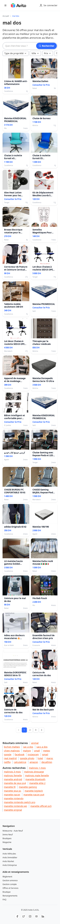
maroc (49, 758)
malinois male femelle (37, 775)
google (7, 754)
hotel (40, 758)
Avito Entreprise (10, 865)
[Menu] (5, 5)
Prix (46, 53)
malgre (27, 750)
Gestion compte (10, 884)
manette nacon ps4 (34, 794)
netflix (7, 762)
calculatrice (20, 762)
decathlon (46, 762)
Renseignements (10, 895)
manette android (13, 779)
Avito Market (8, 861)
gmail (45, 754)
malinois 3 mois (12, 771)
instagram (33, 754)
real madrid (10, 758)
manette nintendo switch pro (19, 802)
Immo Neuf (8, 834)
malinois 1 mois (37, 767)
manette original (13, 809)
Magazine (7, 842)
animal (35, 742)
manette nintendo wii (15, 806)
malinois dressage (34, 771)
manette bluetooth (35, 779)
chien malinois (12, 750)
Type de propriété (14, 53)
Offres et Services (10, 888)
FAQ (4, 899)
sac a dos (28, 746)
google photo (27, 758)
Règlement (7, 876)
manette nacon (12, 794)
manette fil (10, 786)
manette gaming (28, 786)
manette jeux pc (12, 790)
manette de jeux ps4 (15, 783)
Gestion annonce (10, 880)
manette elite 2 (37, 783)
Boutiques (7, 838)
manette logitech (34, 790)
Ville (34, 53)
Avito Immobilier (10, 857)
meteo (46, 750)
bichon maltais (12, 746)
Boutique (7, 892)
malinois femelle (13, 775)
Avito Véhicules (9, 853)
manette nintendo (13, 798)
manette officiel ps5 (41, 806)
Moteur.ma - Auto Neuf (13, 830)
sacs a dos (42, 746)
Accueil (6, 16)
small (37, 750)
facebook (19, 754)
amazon (34, 762)
